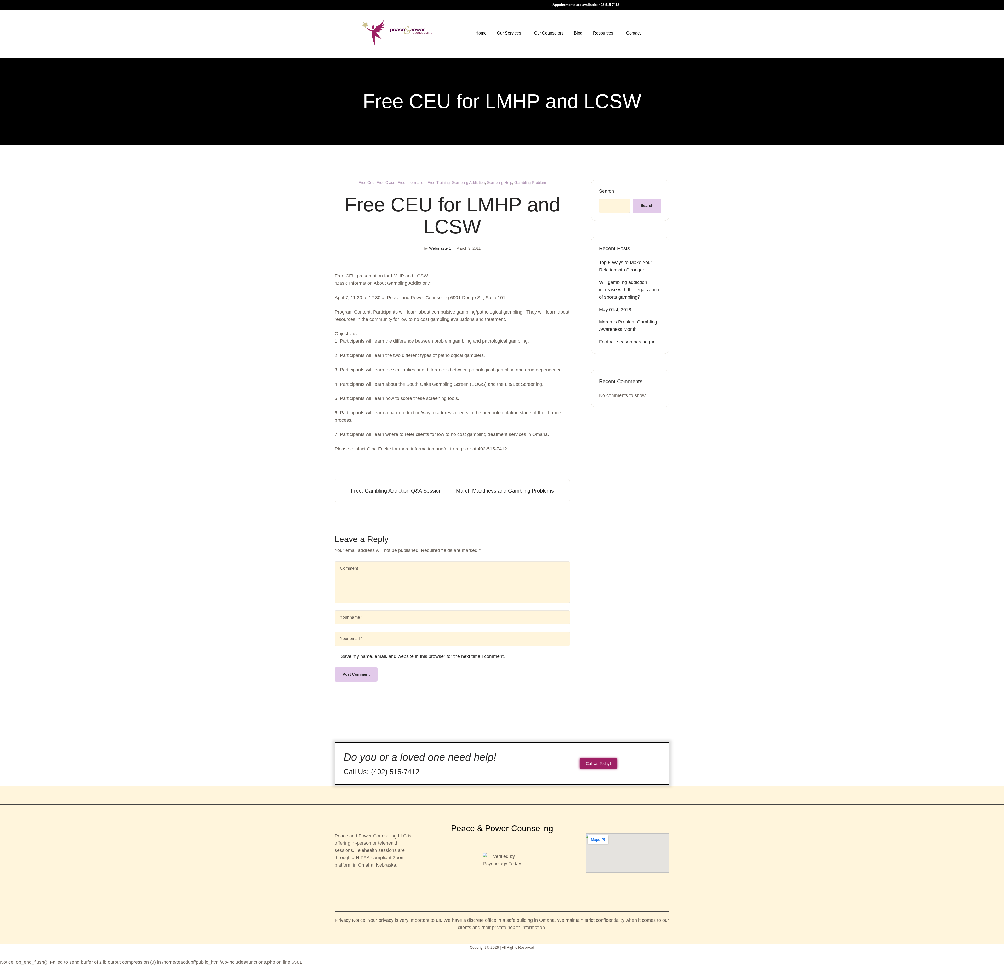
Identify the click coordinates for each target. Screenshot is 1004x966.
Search (606, 191)
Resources (603, 33)
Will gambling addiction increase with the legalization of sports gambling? (629, 290)
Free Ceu (366, 182)
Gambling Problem (530, 182)
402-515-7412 (609, 5)
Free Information (411, 182)
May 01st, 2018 (615, 309)
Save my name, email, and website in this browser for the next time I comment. (423, 656)
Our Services (509, 33)
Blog (578, 33)
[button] (510, 33)
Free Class (385, 182)
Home (481, 33)
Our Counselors (548, 33)
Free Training (438, 182)
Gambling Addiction (468, 182)
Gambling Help (499, 182)
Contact (633, 33)
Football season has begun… (629, 341)
